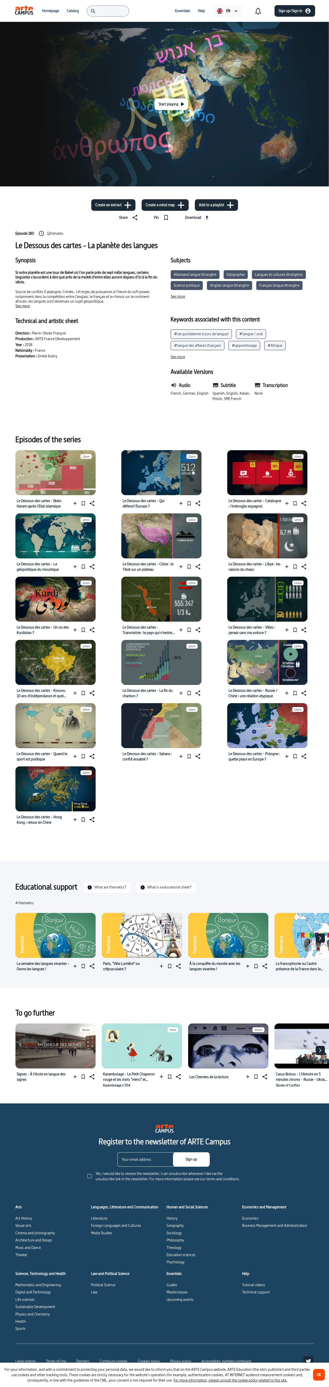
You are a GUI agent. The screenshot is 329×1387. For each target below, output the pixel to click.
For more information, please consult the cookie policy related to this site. (230, 1380)
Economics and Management (264, 1207)
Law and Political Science (110, 1273)
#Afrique (275, 345)
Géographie (236, 274)
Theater (21, 1254)
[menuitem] (24, 11)
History (172, 1218)
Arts (18, 1207)
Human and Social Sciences (187, 1207)
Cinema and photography (35, 1233)
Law (94, 1292)
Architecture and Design (33, 1240)
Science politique (187, 285)
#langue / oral (251, 334)
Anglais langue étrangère (229, 285)
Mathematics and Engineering (38, 1285)
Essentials (174, 1273)
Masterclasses (177, 1292)
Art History (23, 1218)
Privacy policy (180, 1361)
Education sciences (181, 1254)
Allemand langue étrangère (195, 274)
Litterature (99, 1218)
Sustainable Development (35, 1306)
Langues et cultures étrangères (279, 274)
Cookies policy (149, 1361)
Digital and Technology (33, 1292)
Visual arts (23, 1225)
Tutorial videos (253, 1285)
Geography (175, 1225)
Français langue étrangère (279, 285)
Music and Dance (28, 1247)
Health (20, 1321)
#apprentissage (244, 345)
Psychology (176, 1262)
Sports (20, 1328)
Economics (250, 1218)
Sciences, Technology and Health (40, 1273)
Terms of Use (56, 1361)
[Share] (91, 503)
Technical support (256, 1292)
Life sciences (24, 1299)
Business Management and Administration (274, 1225)
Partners (82, 1361)
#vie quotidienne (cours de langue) (201, 334)
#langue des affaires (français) (197, 345)
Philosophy (175, 1240)
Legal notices (25, 1361)
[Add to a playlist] (76, 503)
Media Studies (101, 1233)
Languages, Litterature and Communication (124, 1207)
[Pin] (83, 503)
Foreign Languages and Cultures (116, 1225)
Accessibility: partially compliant (226, 1361)
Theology (174, 1247)
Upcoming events (180, 1299)
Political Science (103, 1285)
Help (245, 1273)
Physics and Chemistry (32, 1314)
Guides (172, 1285)
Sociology (174, 1233)
